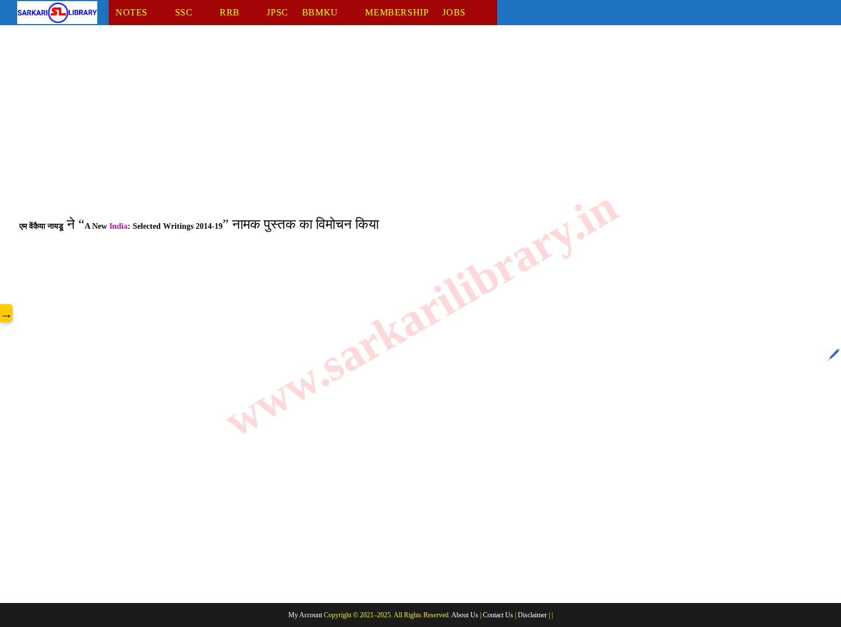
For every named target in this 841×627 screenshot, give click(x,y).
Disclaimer (532, 615)
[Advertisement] (360, 127)
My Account (305, 615)
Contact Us (498, 615)
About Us (464, 615)
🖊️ (833, 354)
